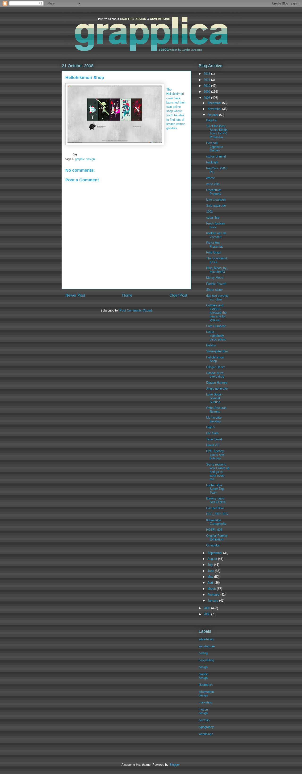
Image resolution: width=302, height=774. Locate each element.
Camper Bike (215, 508)
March (212, 589)
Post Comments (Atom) (136, 310)
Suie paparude (216, 205)
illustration (206, 685)
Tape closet (214, 439)
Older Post (178, 295)
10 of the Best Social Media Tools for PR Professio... (216, 131)
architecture (207, 646)
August (212, 559)
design (203, 667)
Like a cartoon (216, 199)
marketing (205, 702)
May (210, 576)
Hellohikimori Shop (215, 359)
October (213, 115)
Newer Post (75, 295)
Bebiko (211, 345)
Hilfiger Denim (215, 367)
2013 (207, 73)
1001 (209, 211)
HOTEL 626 (214, 530)
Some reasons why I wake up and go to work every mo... (217, 472)
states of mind (216, 156)
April (210, 582)
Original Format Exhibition (216, 537)
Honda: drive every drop (215, 375)
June (211, 571)
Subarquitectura (217, 351)
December (214, 103)
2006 (207, 614)
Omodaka (212, 545)
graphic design (85, 159)
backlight (212, 162)
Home (127, 295)
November (214, 109)
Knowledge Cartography (216, 522)
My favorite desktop (214, 419)
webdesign (206, 734)
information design (206, 693)
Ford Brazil (213, 252)
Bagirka (211, 120)
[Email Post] (74, 154)
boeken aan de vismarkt (216, 235)
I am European (216, 326)
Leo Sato (212, 433)
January (213, 600)
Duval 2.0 (212, 445)
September (215, 553)
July (210, 564)
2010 (207, 85)
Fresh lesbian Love (215, 225)
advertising (206, 639)
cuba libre (212, 217)
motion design (203, 711)
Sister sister (214, 289)
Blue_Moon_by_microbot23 (217, 270)
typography (206, 727)
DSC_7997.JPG (217, 514)
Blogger (174, 764)
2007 (207, 608)
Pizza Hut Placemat (214, 244)
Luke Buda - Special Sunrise (214, 398)
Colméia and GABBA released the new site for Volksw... (216, 313)
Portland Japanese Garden (214, 146)
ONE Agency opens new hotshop (215, 454)
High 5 (210, 427)
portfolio (204, 720)
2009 (207, 91)
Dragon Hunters (216, 382)
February (213, 594)
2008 (207, 98)
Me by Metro (214, 277)
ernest (210, 178)
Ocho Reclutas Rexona (216, 409)
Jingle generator (217, 388)
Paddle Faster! (216, 284)
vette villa (212, 184)
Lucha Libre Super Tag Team (215, 488)
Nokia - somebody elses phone (216, 335)
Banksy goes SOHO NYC (216, 500)
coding (203, 653)
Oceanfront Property (213, 192)
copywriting (206, 660)
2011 (207, 80)
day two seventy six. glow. (217, 297)
